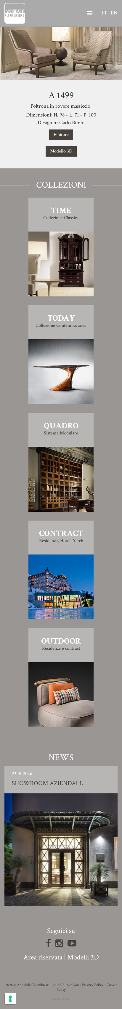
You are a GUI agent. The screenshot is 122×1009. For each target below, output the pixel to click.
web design (61, 999)
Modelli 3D (83, 957)
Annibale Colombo (14, 13)
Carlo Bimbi (72, 122)
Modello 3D (61, 151)
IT (104, 13)
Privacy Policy (92, 984)
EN (114, 13)
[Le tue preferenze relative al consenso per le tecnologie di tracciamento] (10, 998)
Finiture (61, 135)
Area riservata (42, 957)
